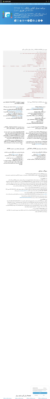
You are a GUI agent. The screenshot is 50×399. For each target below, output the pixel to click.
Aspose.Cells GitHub (19, 111)
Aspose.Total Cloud (38, 144)
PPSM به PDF (39, 154)
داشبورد (17, 106)
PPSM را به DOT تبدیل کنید (19, 398)
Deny (44, 395)
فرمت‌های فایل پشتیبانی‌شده (23, 190)
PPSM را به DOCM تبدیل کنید (42, 398)
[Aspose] (7, 1)
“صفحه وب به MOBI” (15, 154)
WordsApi (41, 108)
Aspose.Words (20, 115)
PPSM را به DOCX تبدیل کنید (31, 398)
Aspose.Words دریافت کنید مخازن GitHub (14, 110)
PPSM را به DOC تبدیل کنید (7, 398)
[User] (46, 1)
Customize (36, 395)
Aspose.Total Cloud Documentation (25, 197)
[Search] (49, 1)
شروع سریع (45, 194)
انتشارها (11, 113)
